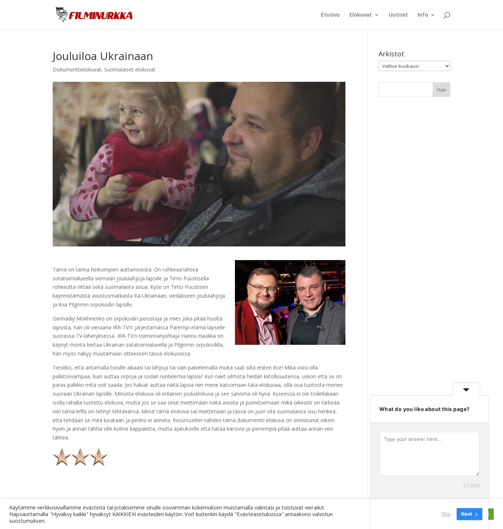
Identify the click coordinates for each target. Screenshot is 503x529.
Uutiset (398, 15)
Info (423, 15)
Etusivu (330, 15)
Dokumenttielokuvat (77, 69)
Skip (446, 514)
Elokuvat (360, 15)
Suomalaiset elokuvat (129, 69)
